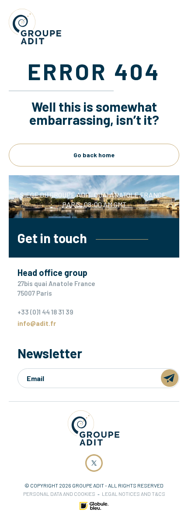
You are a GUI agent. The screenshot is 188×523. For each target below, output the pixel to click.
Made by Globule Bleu (94, 506)
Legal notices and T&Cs (133, 494)
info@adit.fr (36, 323)
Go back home (94, 155)
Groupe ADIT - (35, 26)
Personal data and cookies (59, 494)
